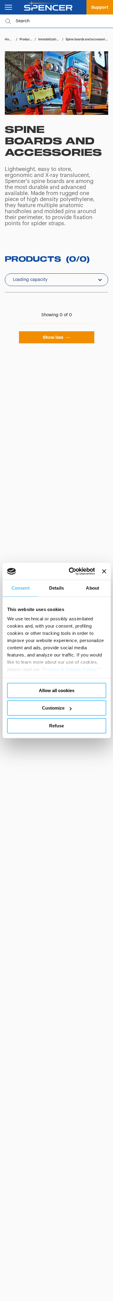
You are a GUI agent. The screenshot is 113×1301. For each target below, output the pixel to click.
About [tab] (92, 588)
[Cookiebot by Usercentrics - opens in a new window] (71, 571)
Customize (53, 707)
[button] (56, 337)
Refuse (56, 725)
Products (26, 39)
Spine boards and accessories (87, 39)
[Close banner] (104, 571)
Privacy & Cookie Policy (70, 669)
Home (9, 39)
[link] (99, 7)
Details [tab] (56, 588)
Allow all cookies (56, 690)
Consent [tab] (20, 588)
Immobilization (49, 39)
